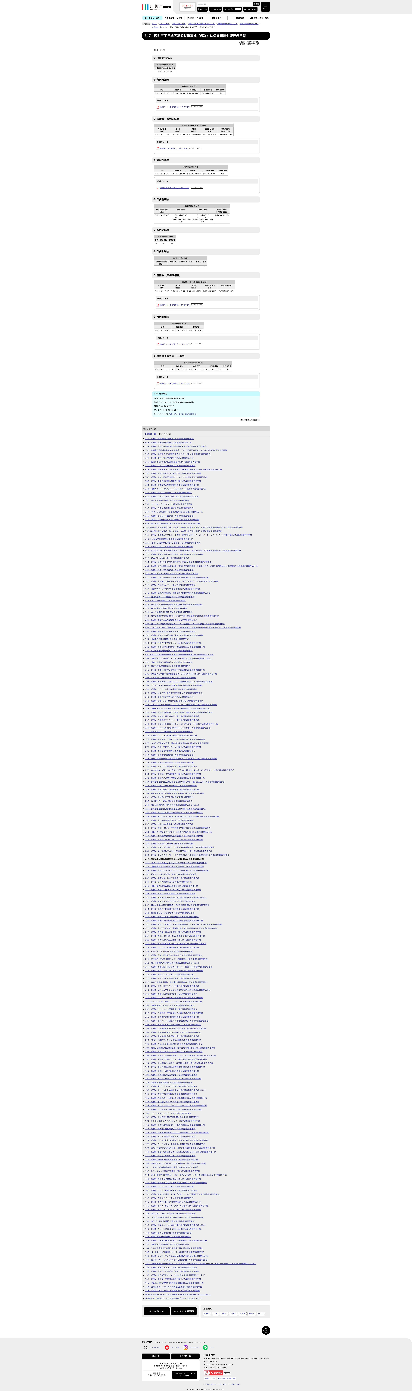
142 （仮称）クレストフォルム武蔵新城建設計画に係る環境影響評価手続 (177, 1256)
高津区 (233, 1313)
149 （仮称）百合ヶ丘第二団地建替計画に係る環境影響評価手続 (173, 1229)
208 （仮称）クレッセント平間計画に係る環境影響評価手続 (171, 1009)
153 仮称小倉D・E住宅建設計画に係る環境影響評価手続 (170, 1213)
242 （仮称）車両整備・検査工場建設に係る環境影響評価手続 (172, 878)
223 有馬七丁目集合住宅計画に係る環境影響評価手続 (169, 951)
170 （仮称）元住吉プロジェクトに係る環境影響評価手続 (170, 1156)
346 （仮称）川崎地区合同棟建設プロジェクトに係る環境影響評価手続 (176, 477)
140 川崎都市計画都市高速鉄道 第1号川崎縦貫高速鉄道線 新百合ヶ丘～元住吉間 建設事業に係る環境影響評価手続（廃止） (200, 1264)
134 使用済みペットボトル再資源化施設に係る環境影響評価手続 (173, 1287)
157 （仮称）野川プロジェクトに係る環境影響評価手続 (169, 1198)
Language (203, 9)
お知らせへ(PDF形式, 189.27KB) (181, 305)
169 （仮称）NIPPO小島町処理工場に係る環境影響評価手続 (171, 1159)
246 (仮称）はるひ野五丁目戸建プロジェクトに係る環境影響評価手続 (176, 863)
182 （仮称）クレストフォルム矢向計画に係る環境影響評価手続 (173, 1109)
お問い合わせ (236, 1384)
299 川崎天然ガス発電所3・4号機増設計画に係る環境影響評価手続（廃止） (178, 658)
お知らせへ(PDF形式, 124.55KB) (181, 383)
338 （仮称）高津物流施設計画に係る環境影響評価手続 (169, 508)
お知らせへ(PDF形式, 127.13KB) (181, 344)
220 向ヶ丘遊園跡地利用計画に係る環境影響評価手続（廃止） (172, 963)
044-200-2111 (215, 1368)
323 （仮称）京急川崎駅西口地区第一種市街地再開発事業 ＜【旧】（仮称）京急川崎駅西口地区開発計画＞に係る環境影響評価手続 (201, 566)
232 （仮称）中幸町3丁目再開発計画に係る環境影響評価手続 (172, 917)
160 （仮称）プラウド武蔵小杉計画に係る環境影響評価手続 (171, 1190)
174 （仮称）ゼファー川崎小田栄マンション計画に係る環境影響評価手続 (177, 1140)
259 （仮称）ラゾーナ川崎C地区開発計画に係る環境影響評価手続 (174, 813)
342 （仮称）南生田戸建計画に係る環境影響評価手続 (168, 493)
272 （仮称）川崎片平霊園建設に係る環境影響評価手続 (169, 762)
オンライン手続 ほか (250, 9)
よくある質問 (215, 9)
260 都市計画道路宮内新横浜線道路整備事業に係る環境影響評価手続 (175, 809)
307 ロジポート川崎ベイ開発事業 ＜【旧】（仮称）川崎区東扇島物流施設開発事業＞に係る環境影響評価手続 (193, 627)
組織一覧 (156, 1356)
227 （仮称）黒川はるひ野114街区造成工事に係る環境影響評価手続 (175, 936)
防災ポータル (187, 7)
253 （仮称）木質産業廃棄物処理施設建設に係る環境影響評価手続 (174, 836)
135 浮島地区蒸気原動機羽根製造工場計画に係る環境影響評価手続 (174, 1283)
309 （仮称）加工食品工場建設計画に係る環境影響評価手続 (171, 620)
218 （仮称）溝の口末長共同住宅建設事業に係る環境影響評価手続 (174, 971)
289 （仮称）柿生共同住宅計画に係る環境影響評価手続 (169, 697)
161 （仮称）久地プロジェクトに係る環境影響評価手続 (169, 1186)
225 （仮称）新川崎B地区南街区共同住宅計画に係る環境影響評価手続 (175, 944)
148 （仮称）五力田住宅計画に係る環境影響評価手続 (168, 1233)
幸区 (215, 1313)
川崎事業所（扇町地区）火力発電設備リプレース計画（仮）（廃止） (174, 1298)
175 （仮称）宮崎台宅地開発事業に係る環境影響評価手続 (170, 1136)
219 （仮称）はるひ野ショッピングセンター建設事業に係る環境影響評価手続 (178, 967)
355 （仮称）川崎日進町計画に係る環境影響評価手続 (168, 442)
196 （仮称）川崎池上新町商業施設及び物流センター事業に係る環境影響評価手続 (180, 1055)
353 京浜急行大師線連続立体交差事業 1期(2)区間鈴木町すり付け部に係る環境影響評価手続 (186, 450)
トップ (154, 24)
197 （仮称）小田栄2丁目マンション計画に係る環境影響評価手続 (173, 1052)
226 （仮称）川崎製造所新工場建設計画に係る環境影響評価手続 (173, 940)
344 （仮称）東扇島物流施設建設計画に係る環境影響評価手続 (172, 485)
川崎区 (207, 1313)
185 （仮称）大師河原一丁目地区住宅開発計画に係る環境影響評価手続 (176, 1098)
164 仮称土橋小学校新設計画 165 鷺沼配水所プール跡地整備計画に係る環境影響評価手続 (186, 1175)
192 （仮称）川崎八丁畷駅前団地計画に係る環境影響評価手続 (172, 1071)
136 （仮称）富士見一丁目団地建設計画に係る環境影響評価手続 (173, 1279)
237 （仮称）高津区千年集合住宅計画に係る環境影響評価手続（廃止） (176, 897)
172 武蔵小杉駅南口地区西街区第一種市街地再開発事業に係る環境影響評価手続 (180, 1148)
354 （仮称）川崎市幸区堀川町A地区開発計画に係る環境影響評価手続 (175, 446)
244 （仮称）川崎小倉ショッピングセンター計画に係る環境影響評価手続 (177, 870)
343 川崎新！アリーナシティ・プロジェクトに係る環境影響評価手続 (175, 489)
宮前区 (242, 1313)
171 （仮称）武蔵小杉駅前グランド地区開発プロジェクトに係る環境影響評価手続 (180, 1152)
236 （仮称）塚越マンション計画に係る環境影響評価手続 (170, 901)
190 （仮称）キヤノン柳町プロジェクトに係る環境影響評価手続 (173, 1078)
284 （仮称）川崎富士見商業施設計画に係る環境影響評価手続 (172, 716)
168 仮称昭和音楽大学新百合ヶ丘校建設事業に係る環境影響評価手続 (175, 1163)
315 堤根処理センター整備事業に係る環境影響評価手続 (169, 597)
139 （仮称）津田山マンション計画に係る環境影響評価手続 (171, 1267)
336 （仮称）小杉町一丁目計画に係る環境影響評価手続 (169, 516)
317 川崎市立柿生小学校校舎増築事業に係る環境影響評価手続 (172, 589)
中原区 (224, 1313)
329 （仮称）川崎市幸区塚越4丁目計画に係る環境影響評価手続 (172, 543)
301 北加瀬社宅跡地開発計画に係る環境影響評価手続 (169, 651)
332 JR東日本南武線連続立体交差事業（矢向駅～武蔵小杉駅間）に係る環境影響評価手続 (183, 531)
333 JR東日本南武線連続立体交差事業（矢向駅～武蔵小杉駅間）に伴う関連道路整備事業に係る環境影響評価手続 (194, 527)
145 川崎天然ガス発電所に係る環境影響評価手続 (167, 1244)
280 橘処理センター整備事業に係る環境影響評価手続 (169, 732)
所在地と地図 (210, 1378)
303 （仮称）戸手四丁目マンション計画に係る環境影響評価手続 (173, 643)
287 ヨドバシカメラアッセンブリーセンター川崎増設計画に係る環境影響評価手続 (181, 705)
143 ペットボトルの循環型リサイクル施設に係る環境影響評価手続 (174, 1252)
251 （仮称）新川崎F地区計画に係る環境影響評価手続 (170, 843)
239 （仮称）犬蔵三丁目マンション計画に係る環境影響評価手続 (173, 890)
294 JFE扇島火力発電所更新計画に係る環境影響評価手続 (170, 678)
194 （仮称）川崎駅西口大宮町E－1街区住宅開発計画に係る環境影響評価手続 (179, 1063)
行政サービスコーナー (226, 1378)
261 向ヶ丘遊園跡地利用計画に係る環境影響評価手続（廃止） (172, 805)
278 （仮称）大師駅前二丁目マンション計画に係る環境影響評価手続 (175, 739)
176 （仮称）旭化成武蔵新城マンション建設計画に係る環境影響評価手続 (177, 1132)
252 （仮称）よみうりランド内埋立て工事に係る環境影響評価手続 (174, 839)
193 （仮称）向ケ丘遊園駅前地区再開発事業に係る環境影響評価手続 (175, 1067)
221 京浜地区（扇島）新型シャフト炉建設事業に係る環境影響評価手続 (176, 959)
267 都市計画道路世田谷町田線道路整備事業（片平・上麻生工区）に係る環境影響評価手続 (185, 782)
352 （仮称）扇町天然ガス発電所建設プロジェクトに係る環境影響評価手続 (178, 454)
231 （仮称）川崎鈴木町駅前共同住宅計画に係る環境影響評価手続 (174, 920)
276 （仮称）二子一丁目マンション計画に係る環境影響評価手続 (173, 747)
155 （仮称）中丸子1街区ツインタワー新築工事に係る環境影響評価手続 (176, 1206)
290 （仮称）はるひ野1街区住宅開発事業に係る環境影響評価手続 (173, 693)
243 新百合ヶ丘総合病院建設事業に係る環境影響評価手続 (170, 874)
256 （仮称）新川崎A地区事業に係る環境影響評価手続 (169, 824)
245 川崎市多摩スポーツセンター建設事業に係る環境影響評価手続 (174, 866)
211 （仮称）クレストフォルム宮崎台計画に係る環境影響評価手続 (174, 998)
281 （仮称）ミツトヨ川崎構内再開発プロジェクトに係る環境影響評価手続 (178, 728)
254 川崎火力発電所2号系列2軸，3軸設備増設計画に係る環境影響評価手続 (178, 832)
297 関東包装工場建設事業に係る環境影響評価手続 (168, 666)
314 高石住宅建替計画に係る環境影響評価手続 (165, 600)
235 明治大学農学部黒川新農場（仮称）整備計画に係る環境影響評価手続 (177, 905)
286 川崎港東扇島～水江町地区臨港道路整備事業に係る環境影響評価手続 (177, 708)
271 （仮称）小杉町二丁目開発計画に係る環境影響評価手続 (171, 766)
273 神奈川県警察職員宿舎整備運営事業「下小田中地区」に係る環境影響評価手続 (181, 759)
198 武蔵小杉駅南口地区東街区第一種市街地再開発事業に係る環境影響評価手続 (180, 1048)
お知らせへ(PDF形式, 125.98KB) (181, 188)
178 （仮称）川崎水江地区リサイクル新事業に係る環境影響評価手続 (175, 1125)
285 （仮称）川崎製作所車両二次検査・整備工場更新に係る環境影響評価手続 (178, 712)
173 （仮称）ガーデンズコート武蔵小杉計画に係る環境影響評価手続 (175, 1144)
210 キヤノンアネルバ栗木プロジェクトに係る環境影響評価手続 (173, 1001)
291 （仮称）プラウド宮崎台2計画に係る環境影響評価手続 (171, 689)
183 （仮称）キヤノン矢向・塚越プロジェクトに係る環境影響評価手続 (176, 1105)
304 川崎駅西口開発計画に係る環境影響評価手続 (167, 639)
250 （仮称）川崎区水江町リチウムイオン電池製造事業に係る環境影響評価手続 (179, 847)
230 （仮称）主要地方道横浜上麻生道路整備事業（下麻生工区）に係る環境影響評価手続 (183, 924)
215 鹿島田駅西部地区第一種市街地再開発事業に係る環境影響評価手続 (176, 982)
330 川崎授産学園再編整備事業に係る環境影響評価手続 (169, 539)
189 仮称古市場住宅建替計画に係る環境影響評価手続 (169, 1082)
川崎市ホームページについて (216, 1384)
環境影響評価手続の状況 (249, 24)
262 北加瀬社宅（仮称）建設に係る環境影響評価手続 (169, 801)
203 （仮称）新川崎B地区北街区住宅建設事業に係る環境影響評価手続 (175, 1028)
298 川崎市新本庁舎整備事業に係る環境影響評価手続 (169, 662)
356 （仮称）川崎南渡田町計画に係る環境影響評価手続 (169, 439)
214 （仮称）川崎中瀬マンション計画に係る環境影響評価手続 (172, 986)
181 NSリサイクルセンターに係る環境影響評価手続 (168, 1113)
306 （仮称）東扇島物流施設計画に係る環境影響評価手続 (170, 631)
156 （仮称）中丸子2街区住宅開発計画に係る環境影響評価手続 (173, 1202)
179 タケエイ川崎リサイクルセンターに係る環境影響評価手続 (172, 1121)
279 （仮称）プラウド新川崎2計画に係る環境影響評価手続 (171, 735)
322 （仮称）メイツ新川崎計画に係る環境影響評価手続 (169, 570)
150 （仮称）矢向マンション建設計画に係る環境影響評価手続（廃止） (176, 1225)
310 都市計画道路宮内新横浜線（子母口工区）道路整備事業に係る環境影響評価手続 (182, 616)
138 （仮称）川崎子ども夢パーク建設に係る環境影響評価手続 (172, 1271)
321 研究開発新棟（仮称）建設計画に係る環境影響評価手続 (171, 573)
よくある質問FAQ (157, 1311)
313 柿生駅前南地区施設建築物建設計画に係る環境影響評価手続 (173, 604)
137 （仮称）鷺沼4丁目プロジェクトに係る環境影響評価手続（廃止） (175, 1275)
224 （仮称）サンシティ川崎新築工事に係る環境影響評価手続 (172, 947)
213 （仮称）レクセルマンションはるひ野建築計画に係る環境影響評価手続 (178, 990)
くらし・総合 (164, 24)
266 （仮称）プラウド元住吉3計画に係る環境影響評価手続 (171, 786)
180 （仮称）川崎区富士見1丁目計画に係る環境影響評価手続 (172, 1117)
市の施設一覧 (185, 1356)
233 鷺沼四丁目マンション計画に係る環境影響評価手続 (169, 913)
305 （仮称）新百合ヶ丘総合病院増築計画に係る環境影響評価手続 (174, 635)
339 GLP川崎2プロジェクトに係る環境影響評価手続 (168, 504)
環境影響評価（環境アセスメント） (201, 24)
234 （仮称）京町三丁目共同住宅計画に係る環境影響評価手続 (172, 909)
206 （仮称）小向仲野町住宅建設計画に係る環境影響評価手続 (172, 1017)
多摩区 (252, 1313)
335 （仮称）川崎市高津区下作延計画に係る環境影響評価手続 (172, 520)
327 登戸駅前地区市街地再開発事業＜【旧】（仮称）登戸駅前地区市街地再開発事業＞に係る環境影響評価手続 (193, 550)
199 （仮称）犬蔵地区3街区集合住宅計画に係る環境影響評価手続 (173, 1044)
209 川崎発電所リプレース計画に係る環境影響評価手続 (169, 1005)
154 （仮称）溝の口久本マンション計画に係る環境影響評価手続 (173, 1210)
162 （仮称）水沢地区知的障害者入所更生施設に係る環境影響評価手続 (176, 1183)
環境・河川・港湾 (179, 24)
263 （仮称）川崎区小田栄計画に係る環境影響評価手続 (169, 797)
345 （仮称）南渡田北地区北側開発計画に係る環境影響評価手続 (173, 481)
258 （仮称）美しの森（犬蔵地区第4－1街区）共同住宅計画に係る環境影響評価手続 (182, 816)
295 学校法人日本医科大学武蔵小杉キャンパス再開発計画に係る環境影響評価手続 (181, 674)
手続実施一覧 (157, 27)
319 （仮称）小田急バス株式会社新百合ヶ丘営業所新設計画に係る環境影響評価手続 (181, 581)
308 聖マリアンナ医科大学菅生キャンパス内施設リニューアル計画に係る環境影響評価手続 (185, 624)
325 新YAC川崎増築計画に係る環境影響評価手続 (167, 558)
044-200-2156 (166, 406)
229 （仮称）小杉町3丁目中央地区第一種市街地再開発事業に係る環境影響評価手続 (181, 928)
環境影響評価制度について (227, 24)
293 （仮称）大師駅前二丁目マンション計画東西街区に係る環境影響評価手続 (178, 681)
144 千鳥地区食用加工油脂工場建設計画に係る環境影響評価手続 (173, 1248)
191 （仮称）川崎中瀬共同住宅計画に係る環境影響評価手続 (171, 1075)
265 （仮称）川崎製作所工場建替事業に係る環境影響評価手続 (172, 789)
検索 (257, 4)
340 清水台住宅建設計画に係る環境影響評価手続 (167, 500)
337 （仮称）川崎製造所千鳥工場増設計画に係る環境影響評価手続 (174, 512)
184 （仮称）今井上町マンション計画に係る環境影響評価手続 (172, 1102)
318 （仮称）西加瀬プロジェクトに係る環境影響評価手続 (170, 585)
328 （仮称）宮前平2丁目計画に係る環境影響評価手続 (169, 547)
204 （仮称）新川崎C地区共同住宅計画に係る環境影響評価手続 (173, 1025)
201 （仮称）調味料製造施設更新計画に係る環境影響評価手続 (172, 1036)
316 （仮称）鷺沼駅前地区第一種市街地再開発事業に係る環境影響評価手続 (178, 593)
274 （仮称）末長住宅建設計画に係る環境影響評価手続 (169, 755)
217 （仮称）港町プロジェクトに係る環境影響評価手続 (169, 974)
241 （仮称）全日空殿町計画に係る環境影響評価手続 (168, 882)
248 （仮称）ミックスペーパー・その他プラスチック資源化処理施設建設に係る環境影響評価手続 (187, 855)
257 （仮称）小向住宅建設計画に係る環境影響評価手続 (169, 820)
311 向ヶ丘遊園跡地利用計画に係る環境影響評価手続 (169, 612)
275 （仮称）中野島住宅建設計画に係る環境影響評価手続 (170, 751)
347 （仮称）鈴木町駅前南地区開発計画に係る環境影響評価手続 (173, 473)
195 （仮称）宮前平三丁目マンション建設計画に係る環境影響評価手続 (176, 1059)
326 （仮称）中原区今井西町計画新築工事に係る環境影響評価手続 (174, 554)
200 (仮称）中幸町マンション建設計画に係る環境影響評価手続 (173, 1040)
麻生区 (261, 1313)
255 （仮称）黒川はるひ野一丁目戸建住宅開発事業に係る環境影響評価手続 (178, 828)
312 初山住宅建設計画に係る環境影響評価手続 (166, 608)
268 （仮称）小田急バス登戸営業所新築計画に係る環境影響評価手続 (175, 778)
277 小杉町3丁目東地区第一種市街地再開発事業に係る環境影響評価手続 (177, 743)
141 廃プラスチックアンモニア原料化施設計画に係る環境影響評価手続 (176, 1260)
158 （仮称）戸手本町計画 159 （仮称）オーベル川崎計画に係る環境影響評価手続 (182, 1194)
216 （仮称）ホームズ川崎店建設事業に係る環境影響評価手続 (172, 978)
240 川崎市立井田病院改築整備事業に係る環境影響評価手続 (171, 886)
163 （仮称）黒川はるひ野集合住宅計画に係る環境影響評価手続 (173, 1179)
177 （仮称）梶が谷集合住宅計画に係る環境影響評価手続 (170, 1129)
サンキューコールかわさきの (184, 1374)
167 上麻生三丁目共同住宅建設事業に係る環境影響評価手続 (171, 1167)
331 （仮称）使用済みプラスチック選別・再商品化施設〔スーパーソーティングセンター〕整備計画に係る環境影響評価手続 (198, 535)
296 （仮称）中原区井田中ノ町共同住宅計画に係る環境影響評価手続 (175, 670)
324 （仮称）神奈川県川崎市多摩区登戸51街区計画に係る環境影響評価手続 (178, 562)
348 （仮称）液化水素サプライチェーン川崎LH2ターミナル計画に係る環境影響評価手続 (183, 469)
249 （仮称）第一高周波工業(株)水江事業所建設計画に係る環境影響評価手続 (178, 851)
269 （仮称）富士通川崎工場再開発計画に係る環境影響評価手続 (173, 774)
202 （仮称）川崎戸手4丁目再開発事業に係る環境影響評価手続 (173, 1032)
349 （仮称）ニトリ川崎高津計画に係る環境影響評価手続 (170, 466)
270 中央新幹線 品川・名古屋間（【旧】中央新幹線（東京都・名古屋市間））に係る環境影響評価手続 (189, 770)
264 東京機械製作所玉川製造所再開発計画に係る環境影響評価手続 (174, 793)
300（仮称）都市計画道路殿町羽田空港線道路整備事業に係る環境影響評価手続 (179, 654)
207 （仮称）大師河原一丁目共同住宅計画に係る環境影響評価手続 (174, 1013)
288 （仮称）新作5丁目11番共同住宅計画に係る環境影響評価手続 (174, 701)
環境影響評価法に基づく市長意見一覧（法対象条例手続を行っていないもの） (178, 1294)
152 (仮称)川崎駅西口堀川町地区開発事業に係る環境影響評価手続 (174, 1217)
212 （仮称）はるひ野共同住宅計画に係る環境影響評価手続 (171, 994)
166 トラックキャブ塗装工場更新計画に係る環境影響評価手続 (172, 1171)
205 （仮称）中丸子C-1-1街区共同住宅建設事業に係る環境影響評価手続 (177, 1021)
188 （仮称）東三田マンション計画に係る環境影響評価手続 (171, 1086)
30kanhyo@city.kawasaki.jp (183, 414)
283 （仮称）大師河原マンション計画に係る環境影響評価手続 (172, 720)
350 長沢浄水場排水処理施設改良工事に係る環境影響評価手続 (172, 462)
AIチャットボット (232, 9)
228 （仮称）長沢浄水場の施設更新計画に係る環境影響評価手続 (173, 932)
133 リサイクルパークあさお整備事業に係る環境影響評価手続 (172, 1291)
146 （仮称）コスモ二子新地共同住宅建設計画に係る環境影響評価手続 (176, 1240)
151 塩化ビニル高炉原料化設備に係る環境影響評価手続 (169, 1221)
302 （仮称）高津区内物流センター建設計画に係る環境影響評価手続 (175, 647)
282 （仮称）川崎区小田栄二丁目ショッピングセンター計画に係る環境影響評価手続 (181, 724)
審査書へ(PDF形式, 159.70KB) (180, 148)
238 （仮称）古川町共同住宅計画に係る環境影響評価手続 (170, 893)
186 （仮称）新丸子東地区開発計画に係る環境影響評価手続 (171, 1094)
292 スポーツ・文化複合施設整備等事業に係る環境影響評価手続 (173, 685)
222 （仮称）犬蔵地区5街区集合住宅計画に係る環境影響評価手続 (173, 955)
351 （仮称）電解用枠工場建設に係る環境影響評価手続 (169, 458)
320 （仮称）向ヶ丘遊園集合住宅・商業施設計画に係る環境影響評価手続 (177, 577)
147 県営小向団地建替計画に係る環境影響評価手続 (168, 1237)
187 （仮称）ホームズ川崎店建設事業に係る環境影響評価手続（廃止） (176, 1090)
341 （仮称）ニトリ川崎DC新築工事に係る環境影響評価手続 (171, 496)
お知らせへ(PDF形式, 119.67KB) (181, 107)
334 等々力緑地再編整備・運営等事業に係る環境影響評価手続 (172, 523)
